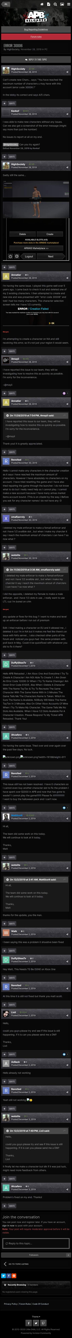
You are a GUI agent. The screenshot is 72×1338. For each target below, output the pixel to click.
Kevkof (15, 110)
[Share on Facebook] (8, 1275)
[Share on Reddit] (14, 1275)
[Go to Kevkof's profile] (6, 112)
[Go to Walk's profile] (6, 932)
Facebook (28, 1323)
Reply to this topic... (20, 1243)
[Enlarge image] (36, 199)
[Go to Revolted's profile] (6, 461)
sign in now (8, 1225)
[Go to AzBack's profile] (6, 1063)
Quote (12, 103)
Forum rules (36, 36)
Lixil (13, 1012)
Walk (14, 931)
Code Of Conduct (40, 1304)
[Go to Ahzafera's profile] (6, 736)
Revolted (16, 459)
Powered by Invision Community (36, 1333)
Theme (35, 1316)
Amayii (15, 358)
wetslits (15, 555)
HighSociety (13, 49)
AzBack (15, 1061)
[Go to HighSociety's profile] (6, 70)
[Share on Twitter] (3, 1275)
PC (46, 49)
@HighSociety (11, 144)
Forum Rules (25, 1304)
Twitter (36, 1323)
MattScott (44, 879)
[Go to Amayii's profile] (6, 360)
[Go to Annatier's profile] (6, 276)
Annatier (16, 274)
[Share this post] (67, 72)
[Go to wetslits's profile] (6, 556)
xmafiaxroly (18, 516)
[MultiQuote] (4, 103)
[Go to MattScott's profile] (6, 817)
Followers (33, 1255)
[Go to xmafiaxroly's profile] (6, 518)
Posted (24, 72)
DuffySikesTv (18, 662)
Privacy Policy (11, 1304)
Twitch (43, 1323)
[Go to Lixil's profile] (6, 1013)
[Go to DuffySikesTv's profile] (6, 664)
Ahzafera (16, 734)
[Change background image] (62, 4)
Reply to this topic (38, 59)
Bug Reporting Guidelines (36, 29)
